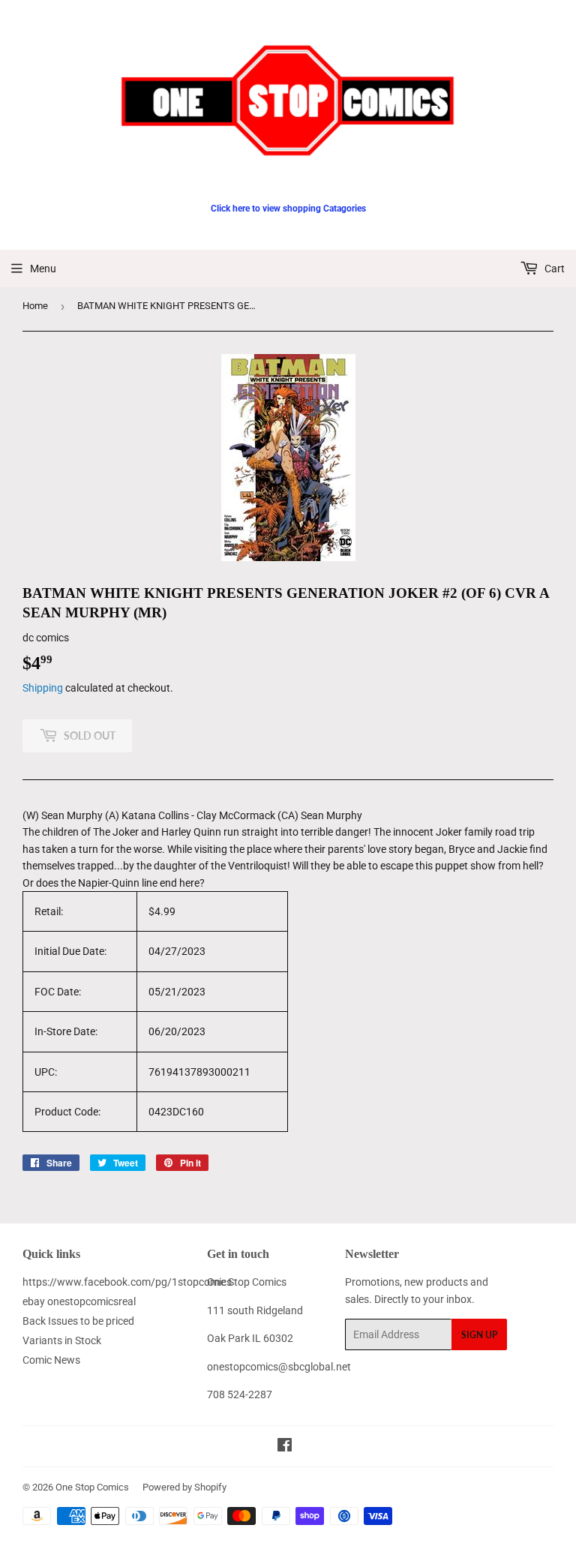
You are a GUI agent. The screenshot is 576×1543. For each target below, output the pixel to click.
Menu (43, 269)
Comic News (51, 1360)
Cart (553, 269)
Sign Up (479, 1334)
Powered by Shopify (184, 1487)
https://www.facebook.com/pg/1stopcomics (127, 1282)
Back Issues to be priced (78, 1321)
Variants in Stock (61, 1340)
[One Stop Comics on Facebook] (284, 1447)
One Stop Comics (92, 1487)
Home (35, 305)
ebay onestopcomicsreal (79, 1301)
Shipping (42, 688)
